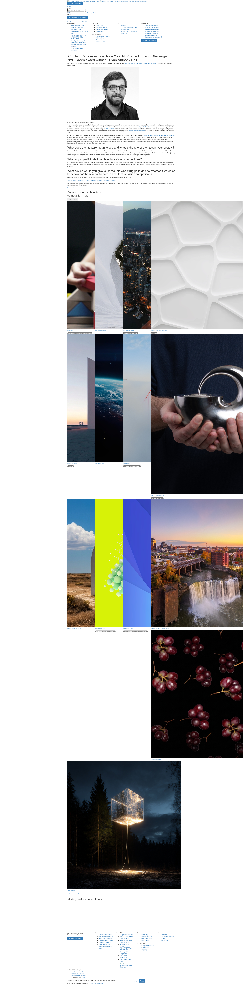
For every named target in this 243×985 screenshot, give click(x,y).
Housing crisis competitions (79, 41)
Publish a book (100, 42)
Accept (142, 981)
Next (75, 199)
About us (123, 26)
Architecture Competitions (139, 1)
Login (69, 6)
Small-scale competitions (78, 43)
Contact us (124, 33)
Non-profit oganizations (152, 27)
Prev (70, 199)
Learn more (70, 188)
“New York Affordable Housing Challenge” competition (140, 63)
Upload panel (100, 31)
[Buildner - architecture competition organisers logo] (99, 1)
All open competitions (77, 26)
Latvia (83, 977)
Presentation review (102, 29)
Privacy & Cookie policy (96, 983)
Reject (135, 981)
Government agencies (152, 26)
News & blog (99, 26)
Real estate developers (152, 29)
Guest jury (74, 50)
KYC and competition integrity (129, 27)
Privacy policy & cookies (77, 973)
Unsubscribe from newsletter (78, 975)
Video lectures (100, 38)
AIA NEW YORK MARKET (79, 35)
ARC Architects (110, 129)
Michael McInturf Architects (137, 131)
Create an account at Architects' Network (79, 22)
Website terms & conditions (129, 31)
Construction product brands (153, 37)
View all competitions (75, 894)
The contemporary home (78, 44)
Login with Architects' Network (78, 17)
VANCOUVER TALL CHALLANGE (77, 38)
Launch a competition (75, 4)
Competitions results (77, 48)
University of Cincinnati (142, 127)
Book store (99, 40)
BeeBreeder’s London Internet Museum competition (159, 135)
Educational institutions (152, 31)
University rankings (101, 27)
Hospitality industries (151, 33)
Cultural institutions (151, 35)
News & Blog (144, 935)
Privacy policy (125, 29)
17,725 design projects (103, 36)
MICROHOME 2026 (126, 941)
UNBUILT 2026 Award (77, 28)
